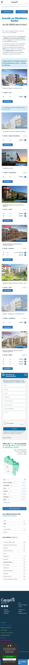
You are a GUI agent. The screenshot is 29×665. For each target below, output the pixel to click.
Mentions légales (22, 604)
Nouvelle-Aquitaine (14, 570)
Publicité (6, 613)
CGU (19, 603)
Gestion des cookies (24, 651)
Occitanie (14, 573)
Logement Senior (5, 635)
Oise (4, 526)
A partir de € (20, 252)
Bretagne (14, 548)
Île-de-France (14, 565)
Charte (20, 606)
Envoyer (14, 429)
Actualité (3, 622)
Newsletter (7, 611)
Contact (6, 609)
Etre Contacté (22, 12)
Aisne (13, 520)
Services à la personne (7, 632)
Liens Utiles (4, 630)
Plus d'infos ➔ (7, 101)
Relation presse (22, 613)
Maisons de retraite (6, 625)
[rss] (7, 606)
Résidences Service (6, 627)
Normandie (14, 567)
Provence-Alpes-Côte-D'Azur (14, 579)
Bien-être (3, 637)
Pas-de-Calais (13, 529)
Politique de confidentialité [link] (9, 661)
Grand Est (13, 559)
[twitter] (5, 606)
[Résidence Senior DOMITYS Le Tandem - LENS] (14, 272)
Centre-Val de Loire (14, 550)
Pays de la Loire (14, 576)
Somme (5, 532)
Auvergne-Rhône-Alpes (14, 542)
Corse (4, 553)
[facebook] (2, 606)
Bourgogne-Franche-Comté (14, 545)
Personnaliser (9, 659)
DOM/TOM (13, 556)
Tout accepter (9, 656)
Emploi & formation (6, 640)
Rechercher (7, 12)
